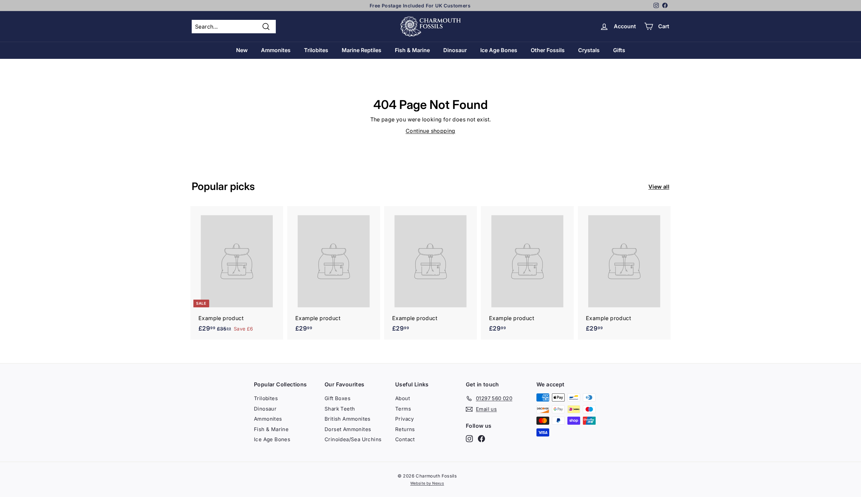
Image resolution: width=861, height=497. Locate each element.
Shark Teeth (340, 409)
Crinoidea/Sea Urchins (353, 439)
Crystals (589, 50)
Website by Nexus (427, 483)
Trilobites (316, 50)
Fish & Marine (412, 50)
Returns (405, 429)
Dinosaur (455, 50)
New (242, 50)
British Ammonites (348, 419)
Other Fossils (548, 50)
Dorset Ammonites (348, 429)
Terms (403, 409)
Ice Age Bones (498, 50)
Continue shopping (430, 130)
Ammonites (276, 50)
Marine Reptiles (361, 50)
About (402, 398)
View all (658, 186)
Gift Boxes (337, 398)
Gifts (619, 50)
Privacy (404, 419)
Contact (405, 439)
